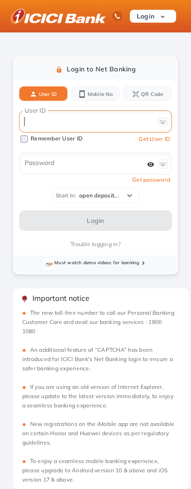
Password (39, 163)
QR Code (152, 94)
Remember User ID (57, 138)
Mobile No (99, 94)
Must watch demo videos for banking (97, 263)
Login (147, 16)
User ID (47, 94)
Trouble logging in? (95, 244)
